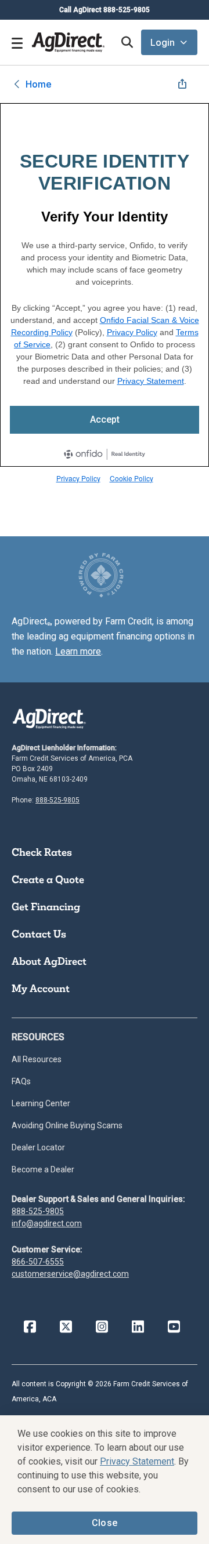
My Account (41, 988)
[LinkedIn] (138, 1327)
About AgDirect (49, 961)
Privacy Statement (150, 381)
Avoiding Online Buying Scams (67, 1125)
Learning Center (41, 1103)
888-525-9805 (57, 800)
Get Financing (46, 906)
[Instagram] (102, 1327)
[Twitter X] (66, 1327)
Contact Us (39, 934)
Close (104, 1522)
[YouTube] (174, 1327)
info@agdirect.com (47, 1223)
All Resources (37, 1059)
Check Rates (42, 852)
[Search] (127, 42)
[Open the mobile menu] (17, 42)
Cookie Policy (131, 478)
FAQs (21, 1081)
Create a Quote (48, 879)
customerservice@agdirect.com (70, 1273)
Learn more (78, 651)
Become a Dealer (43, 1169)
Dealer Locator (38, 1147)
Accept (105, 419)
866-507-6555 (38, 1261)
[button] (169, 42)
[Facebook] (30, 1327)
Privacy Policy (132, 332)
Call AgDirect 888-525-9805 (104, 10)
